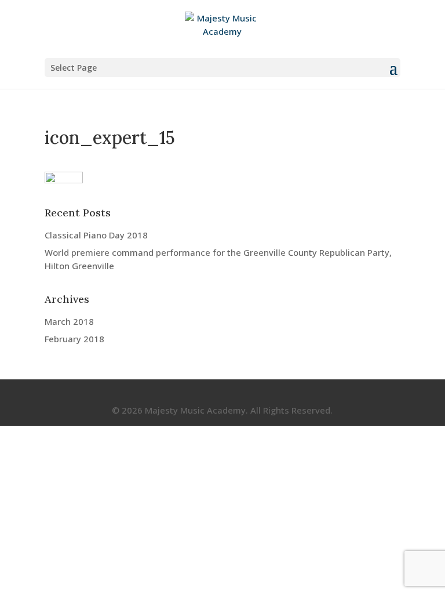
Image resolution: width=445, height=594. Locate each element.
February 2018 (74, 339)
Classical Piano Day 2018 (96, 235)
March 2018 (69, 321)
